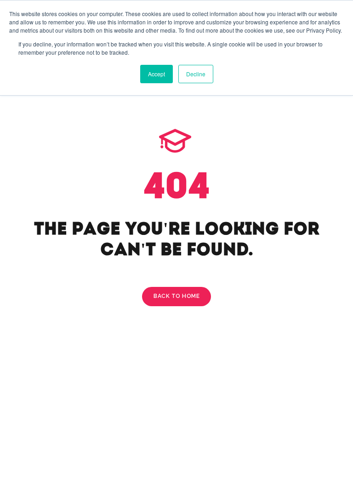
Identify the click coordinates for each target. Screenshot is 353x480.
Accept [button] (156, 74)
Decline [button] (195, 74)
